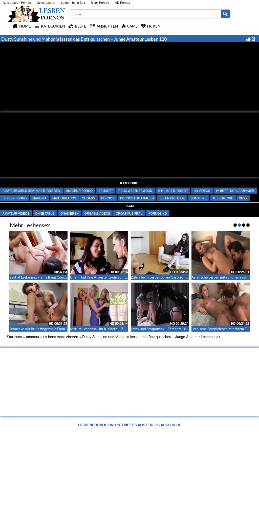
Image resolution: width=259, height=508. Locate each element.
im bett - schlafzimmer (235, 190)
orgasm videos (97, 213)
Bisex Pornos (100, 2)
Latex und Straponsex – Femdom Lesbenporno (167, 329)
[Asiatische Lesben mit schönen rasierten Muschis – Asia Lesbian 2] (220, 252)
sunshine (199, 198)
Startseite (14, 336)
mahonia (39, 198)
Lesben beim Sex (73, 2)
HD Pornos (122, 2)
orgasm (88, 198)
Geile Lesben (46, 2)
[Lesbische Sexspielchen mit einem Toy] (220, 304)
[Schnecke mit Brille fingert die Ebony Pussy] (38, 304)
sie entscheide (172, 198)
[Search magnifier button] (225, 14)
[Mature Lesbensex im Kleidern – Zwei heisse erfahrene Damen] (99, 304)
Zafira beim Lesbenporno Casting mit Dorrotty (167, 277)
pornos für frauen (137, 198)
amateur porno (79, 190)
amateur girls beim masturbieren (31, 190)
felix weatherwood (135, 190)
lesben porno (15, 198)
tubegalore (222, 198)
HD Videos (201, 190)
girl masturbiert (173, 190)
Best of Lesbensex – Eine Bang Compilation (42, 277)
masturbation (64, 198)
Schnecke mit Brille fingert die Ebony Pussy (43, 329)
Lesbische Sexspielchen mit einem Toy (220, 329)
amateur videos (16, 213)
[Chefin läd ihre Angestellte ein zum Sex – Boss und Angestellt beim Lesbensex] (99, 252)
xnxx (243, 198)
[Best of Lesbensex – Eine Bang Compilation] (38, 252)
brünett (105, 190)
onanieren (69, 213)
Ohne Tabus (45, 213)
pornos (107, 198)
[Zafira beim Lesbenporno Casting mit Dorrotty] (160, 252)
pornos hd (157, 213)
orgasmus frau (129, 213)
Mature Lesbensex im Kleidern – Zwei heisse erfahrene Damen (119, 329)
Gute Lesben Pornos (17, 2)
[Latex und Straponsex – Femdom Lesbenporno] (160, 304)
